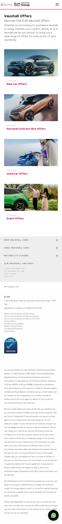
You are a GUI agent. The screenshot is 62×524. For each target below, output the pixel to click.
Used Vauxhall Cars (16, 248)
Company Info (12, 287)
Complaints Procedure (13, 328)
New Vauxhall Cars (16, 240)
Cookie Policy (9, 331)
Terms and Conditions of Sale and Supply (21, 316)
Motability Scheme (16, 255)
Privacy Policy (10, 321)
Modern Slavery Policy (13, 326)
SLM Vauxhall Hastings (19, 263)
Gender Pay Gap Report (14, 323)
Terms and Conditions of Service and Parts (22, 318)
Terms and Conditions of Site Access (19, 314)
